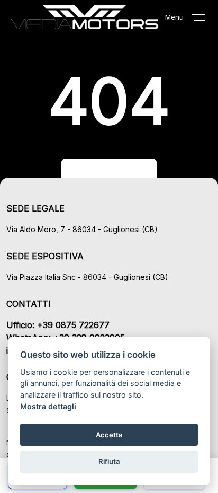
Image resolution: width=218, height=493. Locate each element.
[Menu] (205, 19)
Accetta (109, 434)
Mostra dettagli (48, 406)
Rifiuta (109, 461)
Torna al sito (109, 172)
